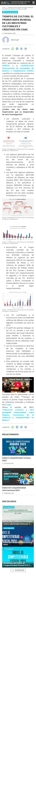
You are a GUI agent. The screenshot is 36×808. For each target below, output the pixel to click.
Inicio (3, 7)
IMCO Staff (15, 40)
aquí (9, 404)
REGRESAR (19, 570)
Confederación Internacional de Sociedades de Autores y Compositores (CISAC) (18, 68)
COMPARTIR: (6, 49)
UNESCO (6, 65)
